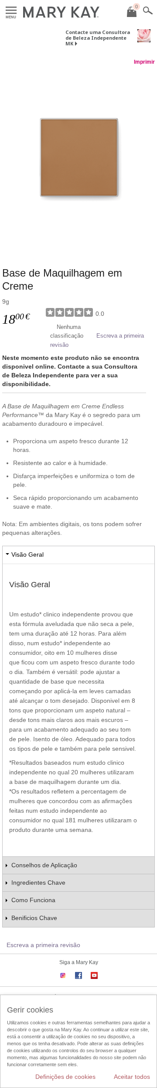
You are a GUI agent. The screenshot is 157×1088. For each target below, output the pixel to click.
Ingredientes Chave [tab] (38, 882)
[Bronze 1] (78, 157)
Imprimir (144, 62)
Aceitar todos (132, 1076)
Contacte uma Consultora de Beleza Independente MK (97, 37)
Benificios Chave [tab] (34, 917)
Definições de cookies (65, 1076)
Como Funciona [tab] (33, 899)
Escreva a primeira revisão (43, 944)
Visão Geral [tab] (27, 554)
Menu (11, 11)
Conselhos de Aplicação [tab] (44, 865)
